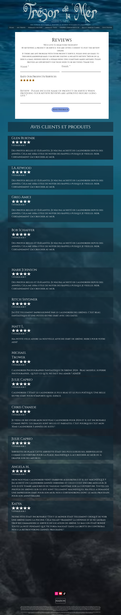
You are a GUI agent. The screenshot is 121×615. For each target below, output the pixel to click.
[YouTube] (60, 593)
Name (23, 67)
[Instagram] (56, 593)
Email (65, 66)
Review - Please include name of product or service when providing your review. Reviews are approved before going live (58, 93)
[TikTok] (64, 593)
